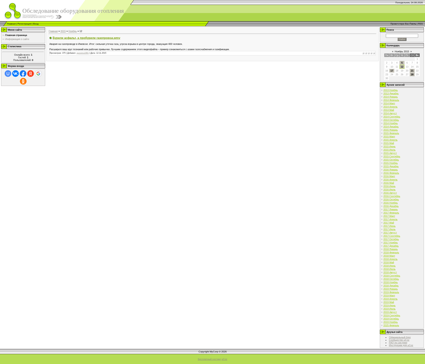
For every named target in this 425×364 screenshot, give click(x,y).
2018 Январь (390, 249)
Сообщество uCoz (399, 340)
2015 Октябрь (391, 159)
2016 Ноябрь (390, 202)
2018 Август (390, 272)
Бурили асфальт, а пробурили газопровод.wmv (86, 38)
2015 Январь (390, 130)
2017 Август (390, 232)
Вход (36, 24)
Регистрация (24, 24)
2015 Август (390, 153)
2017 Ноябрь (390, 242)
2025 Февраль (391, 325)
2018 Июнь (389, 265)
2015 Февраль (391, 133)
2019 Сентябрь (391, 315)
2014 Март (389, 103)
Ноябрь (72, 31)
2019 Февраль (391, 292)
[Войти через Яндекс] (30, 73)
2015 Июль (389, 149)
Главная (11, 24)
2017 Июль (389, 229)
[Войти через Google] (38, 73)
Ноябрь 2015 (402, 51)
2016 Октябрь (391, 199)
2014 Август (390, 113)
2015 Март (389, 136)
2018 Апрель (390, 259)
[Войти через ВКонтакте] (15, 73)
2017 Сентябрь (391, 236)
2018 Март (389, 255)
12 (402, 66)
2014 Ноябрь (390, 123)
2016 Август (390, 192)
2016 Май (388, 183)
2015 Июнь (389, 146)
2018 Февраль (391, 252)
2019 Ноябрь (390, 322)
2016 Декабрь (391, 206)
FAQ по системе (398, 342)
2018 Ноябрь (390, 282)
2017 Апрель (390, 219)
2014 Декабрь (391, 126)
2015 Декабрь (391, 166)
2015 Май (388, 143)
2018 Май (388, 262)
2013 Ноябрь (390, 90)
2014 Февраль (391, 100)
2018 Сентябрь (391, 275)
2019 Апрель (390, 299)
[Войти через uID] (8, 73)
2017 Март (389, 216)
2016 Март (389, 176)
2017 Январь (390, 209)
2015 (63, 31)
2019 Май (388, 302)
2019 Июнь (389, 305)
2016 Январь (390, 169)
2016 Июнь (389, 186)
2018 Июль (389, 269)
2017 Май (388, 222)
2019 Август (390, 312)
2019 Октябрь (391, 318)
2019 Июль (389, 308)
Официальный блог (400, 337)
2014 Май (388, 110)
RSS (420, 24)
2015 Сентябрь (391, 156)
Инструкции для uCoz (401, 345)
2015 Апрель (390, 139)
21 (412, 70)
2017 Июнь (389, 226)
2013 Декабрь (391, 93)
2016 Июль (389, 189)
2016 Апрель (390, 179)
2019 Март (389, 295)
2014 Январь (390, 96)
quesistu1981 (83, 53)
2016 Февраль (391, 173)
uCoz (224, 359)
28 (412, 74)
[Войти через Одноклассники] (23, 81)
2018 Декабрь (391, 285)
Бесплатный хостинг (209, 359)
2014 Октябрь (391, 120)
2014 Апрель (390, 106)
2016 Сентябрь (391, 196)
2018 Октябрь (391, 279)
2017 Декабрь (391, 246)
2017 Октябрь (391, 239)
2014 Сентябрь (391, 116)
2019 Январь (390, 289)
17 (391, 70)
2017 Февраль (391, 212)
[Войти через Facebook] (23, 73)
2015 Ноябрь (390, 163)
